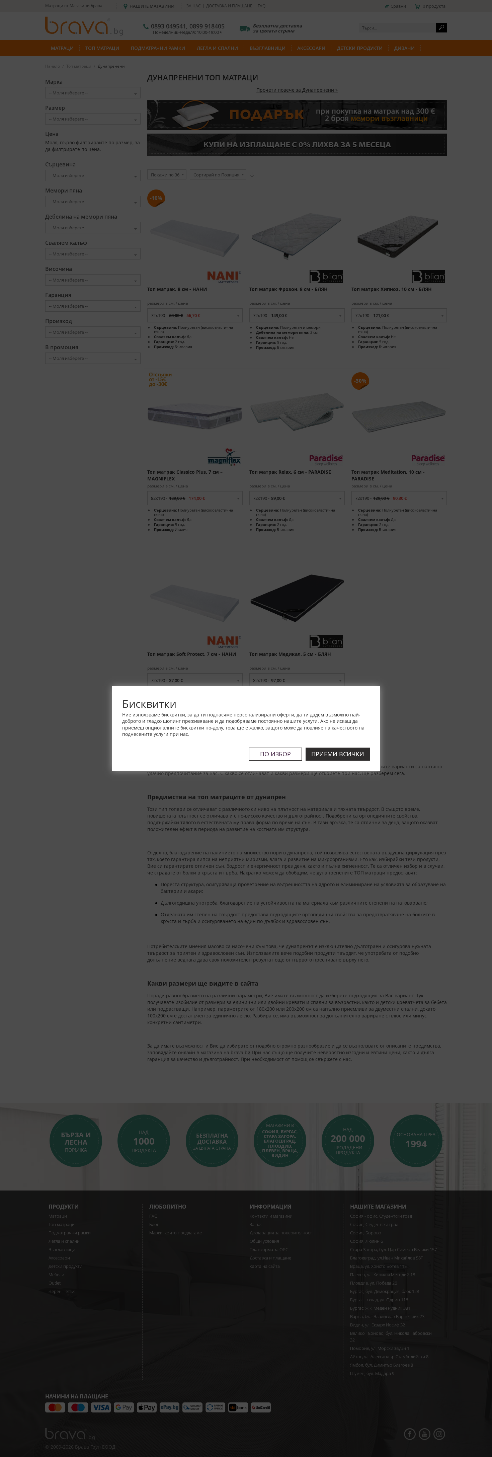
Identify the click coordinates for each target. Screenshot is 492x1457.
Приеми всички (337, 754)
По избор (275, 754)
